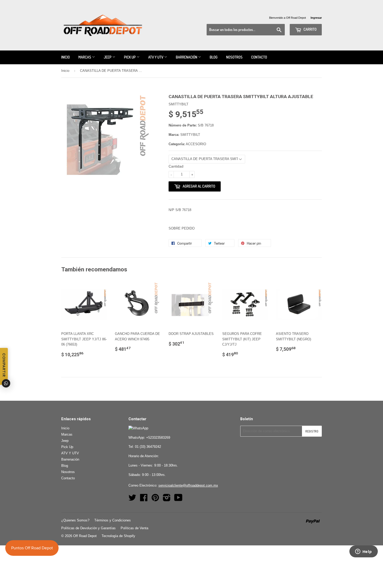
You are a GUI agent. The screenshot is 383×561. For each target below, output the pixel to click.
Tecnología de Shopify (118, 536)
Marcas (85, 57)
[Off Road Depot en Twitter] (132, 499)
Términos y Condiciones (112, 520)
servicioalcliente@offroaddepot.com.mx (188, 485)
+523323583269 (158, 437)
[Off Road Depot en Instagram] (167, 499)
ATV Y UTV (156, 57)
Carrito (310, 29)
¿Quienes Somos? (75, 520)
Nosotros (234, 57)
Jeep (108, 57)
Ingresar (316, 17)
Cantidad (176, 166)
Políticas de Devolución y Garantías (88, 528)
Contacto (259, 57)
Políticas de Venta (134, 528)
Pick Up (130, 57)
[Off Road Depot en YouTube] (178, 499)
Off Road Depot (85, 536)
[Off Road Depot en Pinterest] (155, 499)
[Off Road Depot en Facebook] (144, 499)
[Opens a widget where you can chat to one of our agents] (363, 551)
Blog (214, 57)
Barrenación (187, 57)
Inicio (65, 57)
